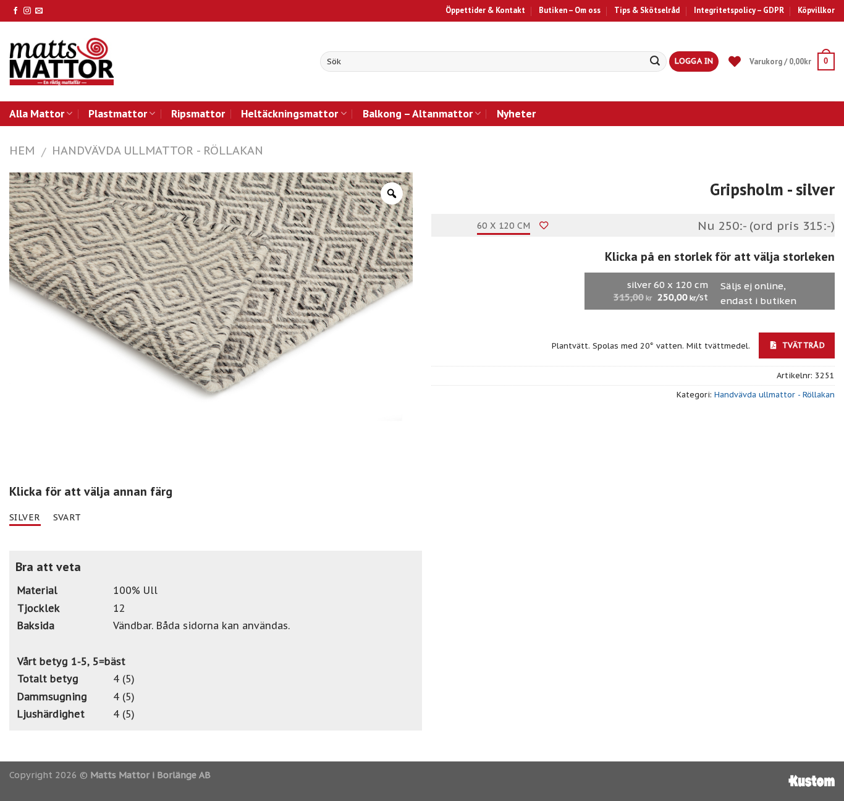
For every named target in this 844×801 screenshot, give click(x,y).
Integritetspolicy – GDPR (739, 10)
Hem (22, 150)
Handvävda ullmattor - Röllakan (157, 150)
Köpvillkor (816, 10)
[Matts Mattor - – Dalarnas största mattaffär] (61, 61)
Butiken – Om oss (570, 10)
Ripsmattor (198, 113)
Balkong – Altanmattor (418, 113)
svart (67, 517)
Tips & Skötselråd (647, 10)
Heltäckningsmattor (289, 113)
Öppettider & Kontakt (485, 10)
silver (25, 517)
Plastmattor (117, 113)
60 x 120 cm (504, 225)
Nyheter (516, 113)
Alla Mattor (36, 113)
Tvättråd (802, 345)
